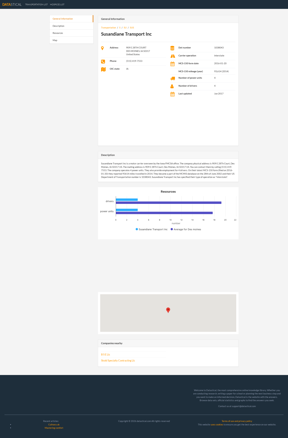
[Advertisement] (71, 93)
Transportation (108, 27)
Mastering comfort (54, 427)
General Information (63, 18)
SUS (132, 27)
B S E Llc (105, 354)
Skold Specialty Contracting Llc (118, 360)
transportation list (36, 4)
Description (58, 26)
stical (12, 4)
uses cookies (217, 424)
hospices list (57, 4)
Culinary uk (54, 424)
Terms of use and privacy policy (237, 421)
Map (55, 40)
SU (125, 27)
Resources (58, 33)
